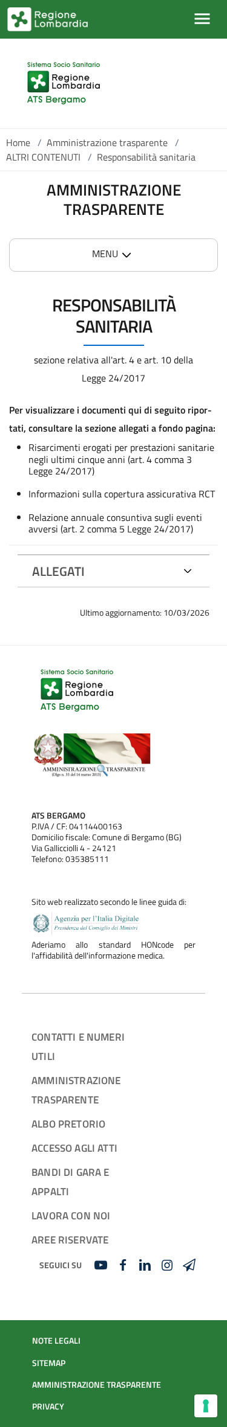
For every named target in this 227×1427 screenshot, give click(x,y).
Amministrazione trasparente (107, 142)
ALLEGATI (58, 571)
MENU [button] (105, 253)
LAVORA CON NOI (70, 1215)
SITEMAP (48, 1363)
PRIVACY (48, 1406)
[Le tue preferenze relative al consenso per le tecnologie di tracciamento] (205, 1405)
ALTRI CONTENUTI (43, 157)
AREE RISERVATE (69, 1239)
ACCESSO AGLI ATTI (74, 1148)
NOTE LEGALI (56, 1340)
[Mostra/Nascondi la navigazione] (202, 18)
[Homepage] (63, 83)
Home (18, 142)
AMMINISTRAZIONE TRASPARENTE (96, 1384)
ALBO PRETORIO (68, 1124)
